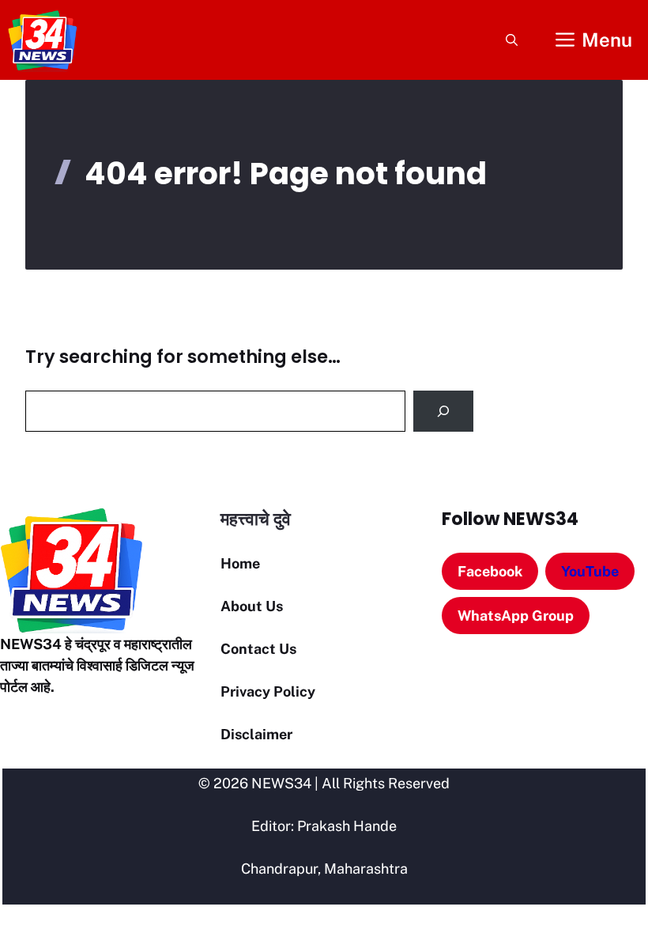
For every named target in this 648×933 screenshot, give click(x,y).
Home (240, 563)
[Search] (443, 411)
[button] (512, 40)
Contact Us (258, 648)
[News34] (42, 40)
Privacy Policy (267, 691)
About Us (251, 606)
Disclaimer (256, 734)
